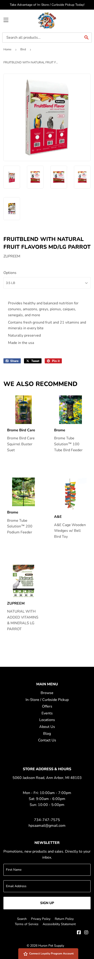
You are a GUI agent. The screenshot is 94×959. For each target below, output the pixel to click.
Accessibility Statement (59, 924)
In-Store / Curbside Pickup (47, 699)
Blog (47, 733)
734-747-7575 (47, 819)
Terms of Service (26, 924)
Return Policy (64, 919)
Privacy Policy (40, 919)
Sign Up (47, 903)
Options (9, 272)
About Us (47, 726)
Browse (47, 692)
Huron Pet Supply (51, 945)
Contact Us (47, 740)
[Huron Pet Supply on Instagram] (86, 932)
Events (47, 713)
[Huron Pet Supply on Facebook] (79, 932)
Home (7, 49)
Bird (23, 49)
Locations (47, 719)
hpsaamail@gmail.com (47, 825)
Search (22, 919)
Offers (47, 706)
